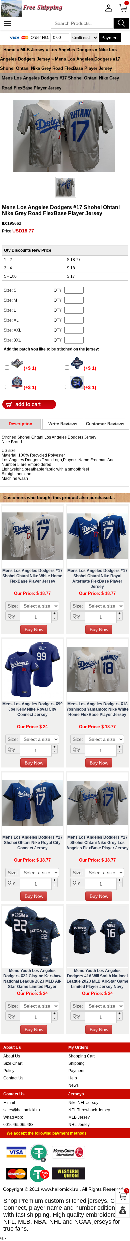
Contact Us (13, 1078)
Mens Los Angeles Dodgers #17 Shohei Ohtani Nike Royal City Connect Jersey (32, 842)
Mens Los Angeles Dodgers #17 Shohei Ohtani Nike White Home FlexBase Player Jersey (32, 576)
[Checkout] (122, 1210)
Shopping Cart (81, 1056)
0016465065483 (18, 1124)
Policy (8, 1070)
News (73, 1085)
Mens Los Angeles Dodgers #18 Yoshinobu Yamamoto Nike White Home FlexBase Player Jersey (97, 709)
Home (9, 49)
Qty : (13, 616)
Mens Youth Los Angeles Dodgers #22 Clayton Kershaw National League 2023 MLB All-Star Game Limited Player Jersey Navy (32, 981)
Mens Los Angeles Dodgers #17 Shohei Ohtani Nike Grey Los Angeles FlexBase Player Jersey (97, 842)
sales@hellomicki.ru (21, 1110)
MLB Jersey (32, 49)
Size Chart (12, 1063)
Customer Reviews (105, 423)
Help (72, 1078)
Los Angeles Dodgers (71, 49)
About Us (11, 1056)
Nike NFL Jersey (83, 1102)
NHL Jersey (79, 1124)
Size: (13, 606)
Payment (110, 37)
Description (20, 423)
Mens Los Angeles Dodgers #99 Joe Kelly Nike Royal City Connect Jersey (32, 709)
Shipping (76, 1063)
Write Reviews (62, 423)
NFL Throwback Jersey (89, 1110)
